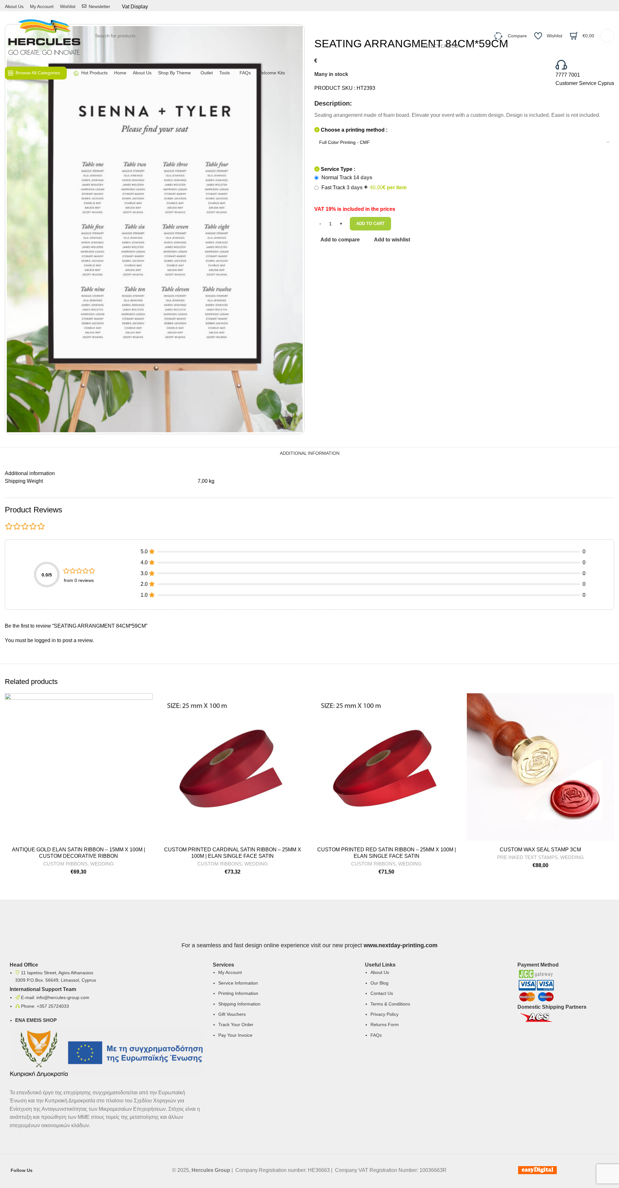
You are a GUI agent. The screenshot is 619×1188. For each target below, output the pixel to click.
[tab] (309, 453)
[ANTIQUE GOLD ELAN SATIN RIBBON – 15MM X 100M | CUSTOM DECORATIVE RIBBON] (78, 767)
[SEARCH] (480, 35)
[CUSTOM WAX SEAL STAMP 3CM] (540, 767)
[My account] (607, 35)
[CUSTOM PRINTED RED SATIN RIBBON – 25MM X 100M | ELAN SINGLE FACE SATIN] (386, 767)
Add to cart (370, 223)
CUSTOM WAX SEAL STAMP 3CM (540, 849)
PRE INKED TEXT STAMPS (527, 857)
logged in (45, 640)
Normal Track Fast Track (363, 183)
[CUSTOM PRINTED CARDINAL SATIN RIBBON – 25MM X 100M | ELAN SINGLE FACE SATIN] (233, 767)
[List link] (284, 1004)
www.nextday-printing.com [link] (400, 945)
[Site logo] (44, 35)
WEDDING (102, 863)
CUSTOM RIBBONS (65, 863)
